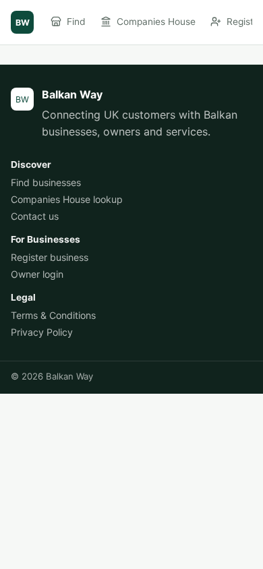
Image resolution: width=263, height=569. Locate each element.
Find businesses (46, 182)
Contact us (35, 216)
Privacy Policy (42, 332)
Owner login (37, 274)
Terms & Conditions (53, 315)
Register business (49, 257)
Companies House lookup (67, 199)
